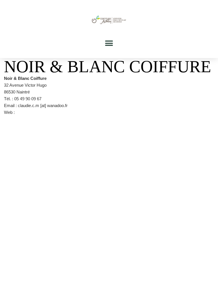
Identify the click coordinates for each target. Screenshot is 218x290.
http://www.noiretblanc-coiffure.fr (45, 112)
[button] (109, 43)
